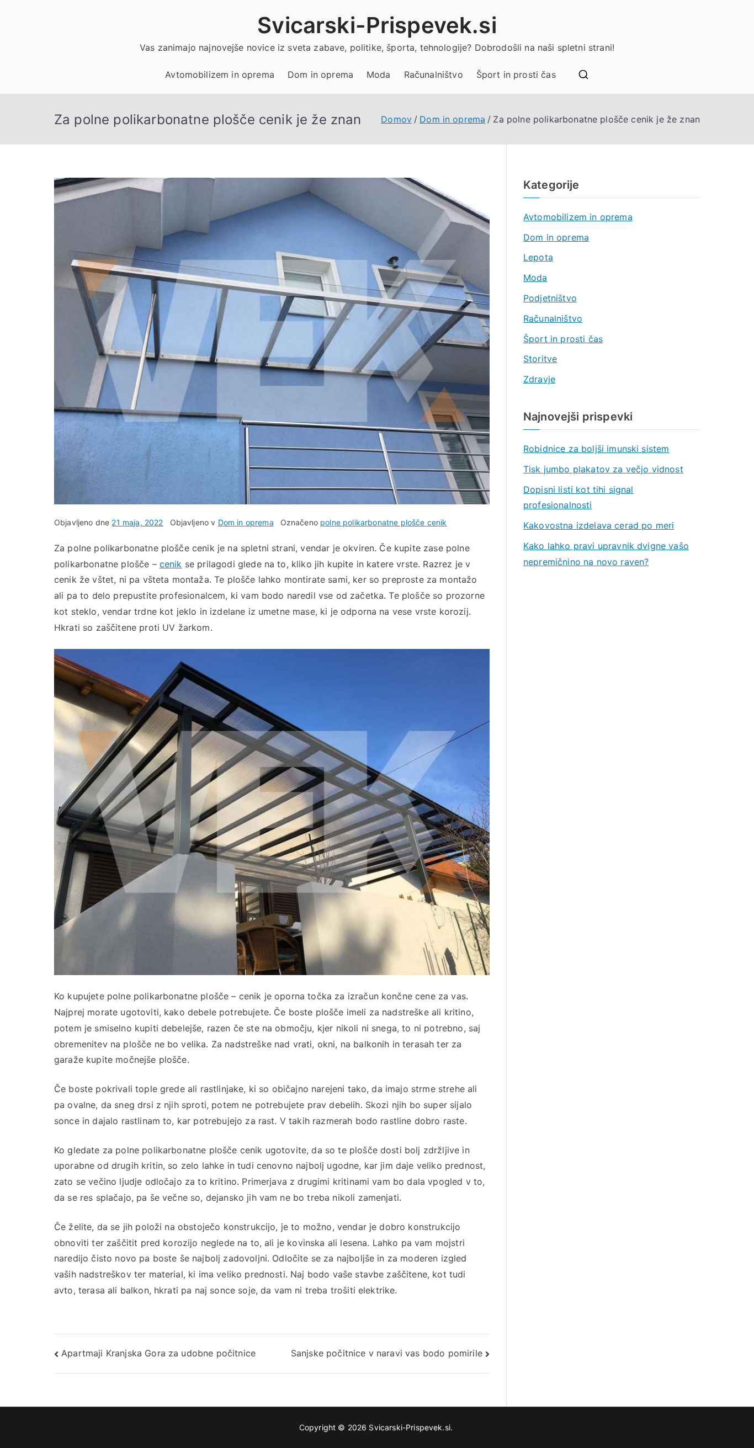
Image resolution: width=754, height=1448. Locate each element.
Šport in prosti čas (516, 74)
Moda (379, 74)
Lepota (538, 257)
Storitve (540, 358)
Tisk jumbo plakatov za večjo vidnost (603, 469)
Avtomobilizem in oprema (219, 74)
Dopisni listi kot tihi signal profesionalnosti (578, 497)
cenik (171, 563)
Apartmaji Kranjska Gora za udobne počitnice (158, 1353)
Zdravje (539, 379)
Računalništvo (433, 74)
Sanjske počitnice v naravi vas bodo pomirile (386, 1353)
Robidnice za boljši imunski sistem (596, 448)
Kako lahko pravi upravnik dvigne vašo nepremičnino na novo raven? (606, 553)
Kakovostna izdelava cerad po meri (598, 525)
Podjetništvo (550, 298)
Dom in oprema (320, 74)
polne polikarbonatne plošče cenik (383, 522)
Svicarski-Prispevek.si (377, 25)
